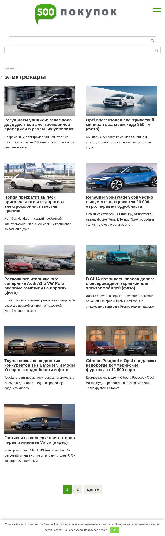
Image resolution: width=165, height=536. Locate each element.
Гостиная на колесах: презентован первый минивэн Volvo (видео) (39, 440)
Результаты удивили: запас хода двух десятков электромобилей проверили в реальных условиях (38, 124)
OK (115, 529)
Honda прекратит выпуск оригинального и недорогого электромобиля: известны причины (34, 204)
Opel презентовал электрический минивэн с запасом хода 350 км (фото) (120, 124)
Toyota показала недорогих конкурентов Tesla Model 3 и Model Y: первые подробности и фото (39, 365)
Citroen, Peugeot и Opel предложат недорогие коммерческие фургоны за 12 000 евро (121, 365)
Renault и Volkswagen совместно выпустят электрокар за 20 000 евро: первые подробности (119, 202)
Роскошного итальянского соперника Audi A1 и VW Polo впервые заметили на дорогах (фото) (35, 286)
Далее (93, 489)
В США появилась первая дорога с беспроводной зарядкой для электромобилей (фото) (120, 283)
